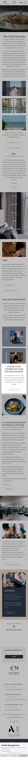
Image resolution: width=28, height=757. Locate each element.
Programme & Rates (14, 389)
